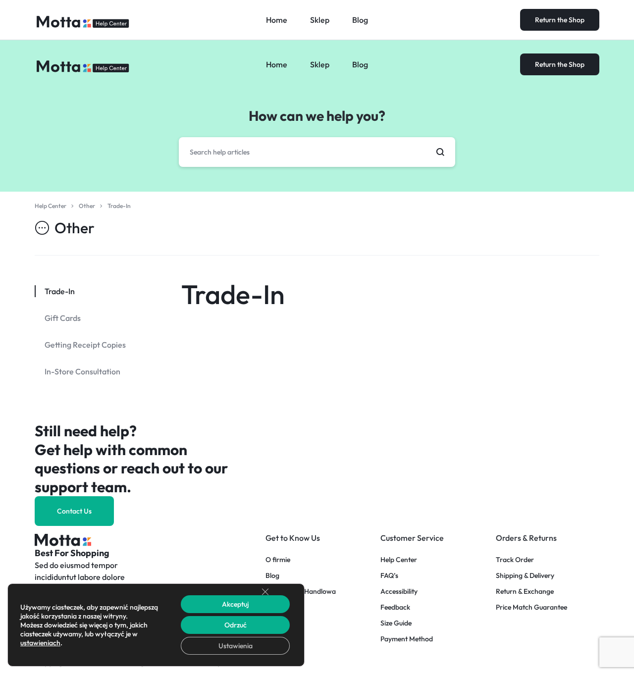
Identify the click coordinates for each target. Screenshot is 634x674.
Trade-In (233, 294)
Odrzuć (235, 625)
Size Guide (396, 623)
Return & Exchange (525, 591)
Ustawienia (235, 645)
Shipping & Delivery (525, 575)
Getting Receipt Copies (85, 345)
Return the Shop (559, 64)
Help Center (398, 560)
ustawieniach (40, 642)
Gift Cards (63, 318)
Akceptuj (235, 604)
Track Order (515, 560)
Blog (360, 64)
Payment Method (406, 639)
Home (276, 64)
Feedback (395, 607)
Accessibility (399, 591)
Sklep (319, 64)
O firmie (277, 560)
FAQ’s (389, 575)
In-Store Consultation (82, 371)
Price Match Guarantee (531, 607)
